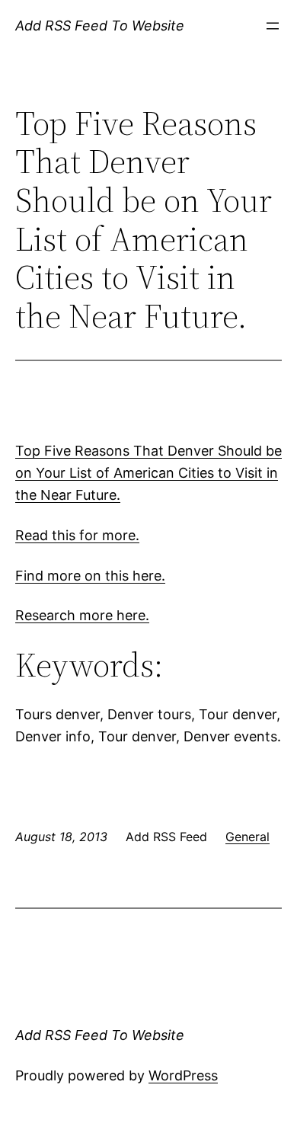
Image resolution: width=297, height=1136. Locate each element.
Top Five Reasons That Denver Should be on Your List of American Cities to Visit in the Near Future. (148, 473)
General (247, 836)
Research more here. (82, 615)
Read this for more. (77, 535)
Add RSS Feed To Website (99, 26)
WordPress (183, 1075)
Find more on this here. (90, 576)
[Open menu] (272, 26)
